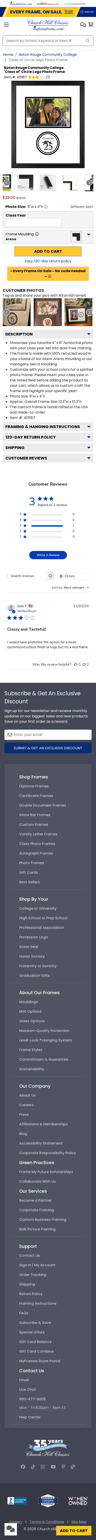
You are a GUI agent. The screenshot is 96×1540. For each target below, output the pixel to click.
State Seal (28, 946)
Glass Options (32, 1021)
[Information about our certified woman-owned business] (78, 1500)
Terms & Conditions (47, 1521)
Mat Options (30, 1011)
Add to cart (48, 251)
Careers (26, 1104)
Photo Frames (31, 862)
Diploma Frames (34, 786)
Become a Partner (35, 1200)
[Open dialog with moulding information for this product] (37, 234)
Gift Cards (28, 872)
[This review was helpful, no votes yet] (75, 664)
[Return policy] (48, 1500)
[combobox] (70, 588)
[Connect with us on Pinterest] (63, 1467)
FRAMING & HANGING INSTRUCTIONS (42, 426)
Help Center (30, 1417)
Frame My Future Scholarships (46, 1171)
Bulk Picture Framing (37, 1229)
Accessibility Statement (41, 1143)
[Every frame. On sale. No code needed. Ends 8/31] (48, 12)
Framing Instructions (37, 1303)
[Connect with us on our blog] (73, 1467)
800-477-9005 (32, 1399)
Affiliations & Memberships (43, 1124)
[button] (83, 25)
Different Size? (82, 207)
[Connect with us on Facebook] (23, 1467)
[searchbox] (26, 576)
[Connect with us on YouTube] (53, 1467)
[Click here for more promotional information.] (49, 276)
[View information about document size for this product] (46, 206)
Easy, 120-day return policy (48, 261)
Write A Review (48, 555)
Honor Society (32, 956)
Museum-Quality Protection (44, 1030)
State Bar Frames (34, 815)
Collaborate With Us (37, 1181)
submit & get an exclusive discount (48, 748)
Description (19, 334)
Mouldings (28, 1001)
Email (24, 1380)
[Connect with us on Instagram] (43, 1467)
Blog (23, 1133)
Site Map (79, 1521)
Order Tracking (32, 1274)
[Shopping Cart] (90, 25)
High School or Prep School (43, 918)
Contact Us (29, 1255)
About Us (27, 1095)
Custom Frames (33, 824)
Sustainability (31, 1069)
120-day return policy (30, 437)
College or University (37, 908)
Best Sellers (29, 882)
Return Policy (30, 1293)
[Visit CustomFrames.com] (75, 3)
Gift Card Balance (35, 1341)
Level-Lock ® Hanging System (45, 1040)
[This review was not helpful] (84, 664)
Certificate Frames (36, 795)
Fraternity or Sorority (37, 966)
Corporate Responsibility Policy (47, 1152)
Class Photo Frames (37, 843)
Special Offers (32, 1332)
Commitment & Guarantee (43, 1059)
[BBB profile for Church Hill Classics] (17, 1500)
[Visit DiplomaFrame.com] (21, 3)
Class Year (16, 215)
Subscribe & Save (35, 1322)
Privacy (15, 1521)
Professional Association (41, 927)
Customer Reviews (26, 458)
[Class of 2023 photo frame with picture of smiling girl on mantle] (78, 312)
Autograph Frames (36, 853)
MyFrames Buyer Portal (39, 1361)
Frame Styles (30, 1049)
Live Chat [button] (27, 1389)
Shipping (15, 447)
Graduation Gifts (34, 975)
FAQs (23, 1313)
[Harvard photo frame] (48, 312)
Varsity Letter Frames (38, 834)
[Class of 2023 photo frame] (17, 312)
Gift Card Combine (36, 1351)
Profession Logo (33, 937)
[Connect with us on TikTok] (33, 1467)
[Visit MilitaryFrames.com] (48, 3)
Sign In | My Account (37, 1265)
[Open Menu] (6, 25)
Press (24, 1114)
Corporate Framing (36, 1210)
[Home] (48, 24)
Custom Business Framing (42, 1219)
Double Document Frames (42, 805)
